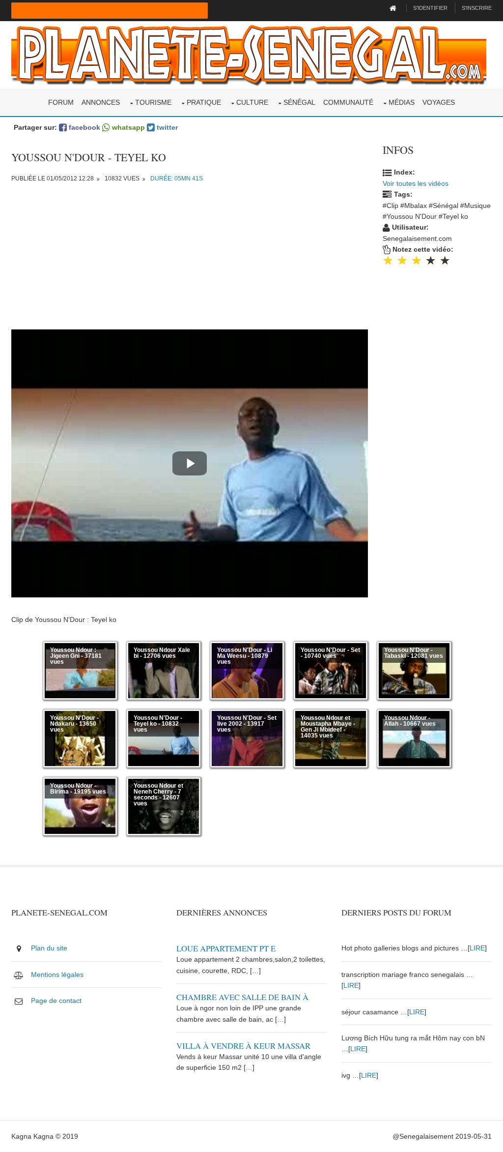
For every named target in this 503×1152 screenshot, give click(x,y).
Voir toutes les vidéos (415, 183)
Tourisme (153, 102)
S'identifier (430, 8)
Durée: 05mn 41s (176, 178)
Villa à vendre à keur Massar (243, 1045)
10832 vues (122, 178)
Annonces (101, 102)
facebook (83, 127)
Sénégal (299, 102)
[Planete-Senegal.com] (248, 54)
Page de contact (56, 1000)
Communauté (348, 102)
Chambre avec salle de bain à (242, 997)
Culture (252, 102)
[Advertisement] (189, 260)
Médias (402, 102)
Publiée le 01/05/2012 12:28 (52, 178)
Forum (61, 102)
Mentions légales (57, 974)
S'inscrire (477, 8)
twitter (166, 127)
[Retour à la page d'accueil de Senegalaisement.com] (394, 8)
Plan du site (49, 948)
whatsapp (127, 127)
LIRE (477, 948)
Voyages (438, 102)
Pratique (204, 102)
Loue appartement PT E (226, 948)
